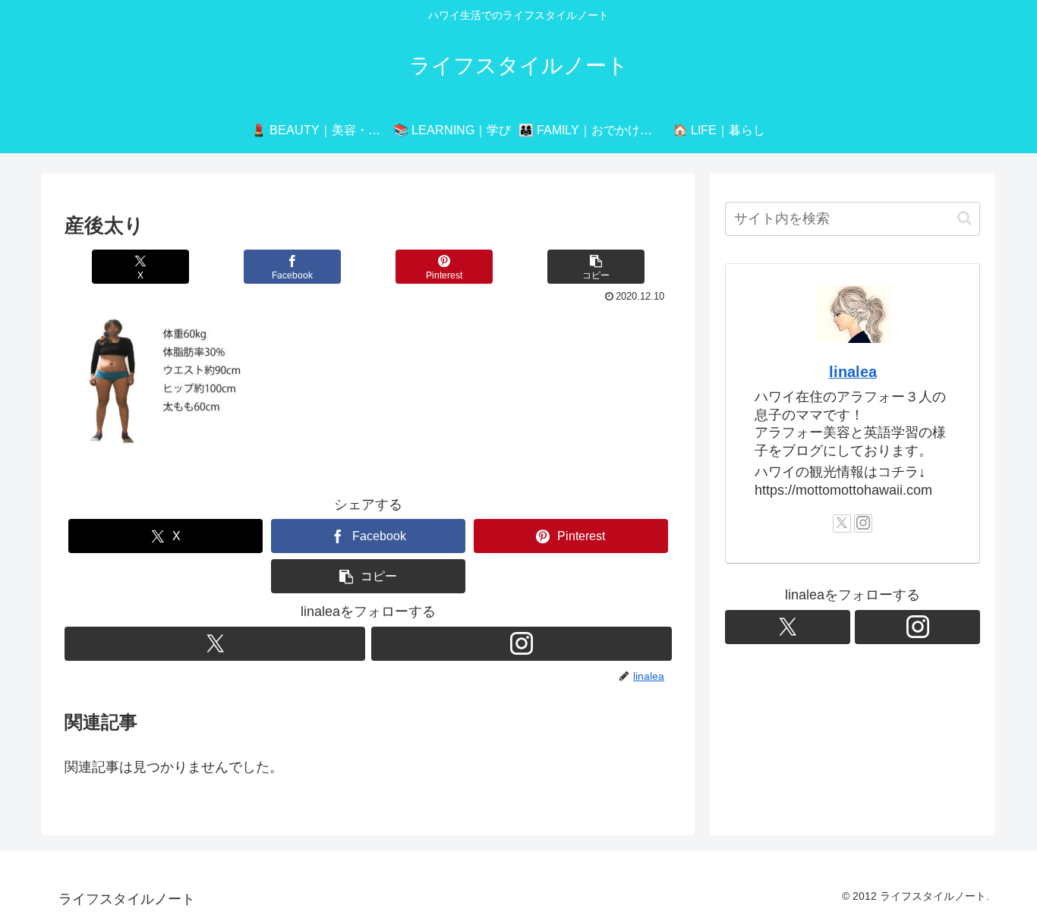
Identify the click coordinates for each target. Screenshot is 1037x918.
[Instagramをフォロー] (521, 644)
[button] (596, 267)
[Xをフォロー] (215, 644)
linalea (853, 371)
